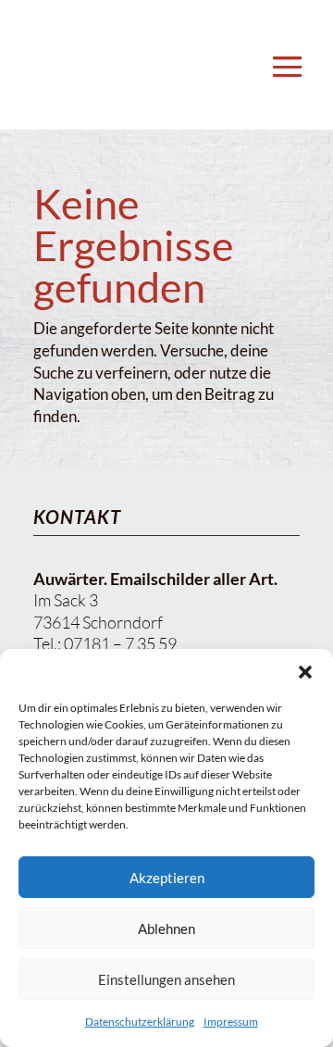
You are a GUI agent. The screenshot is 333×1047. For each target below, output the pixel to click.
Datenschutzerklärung (139, 1021)
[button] (305, 672)
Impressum (231, 1021)
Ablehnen (166, 928)
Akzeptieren (167, 877)
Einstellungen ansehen (166, 979)
